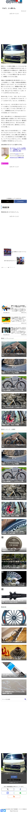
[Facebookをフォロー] (20, 789)
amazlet (17, 153)
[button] (25, 699)
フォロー (15, 776)
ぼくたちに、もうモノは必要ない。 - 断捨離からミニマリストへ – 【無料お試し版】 (18, 149)
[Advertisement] (14, 29)
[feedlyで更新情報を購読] (20, 792)
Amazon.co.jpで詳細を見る (17, 157)
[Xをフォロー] (8, 789)
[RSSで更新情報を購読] (14, 796)
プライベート (5, 163)
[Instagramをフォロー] (8, 792)
